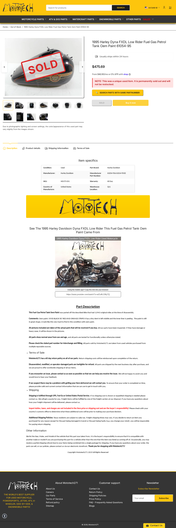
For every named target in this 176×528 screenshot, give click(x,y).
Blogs (92, 506)
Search (121, 7)
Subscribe (164, 498)
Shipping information (58, 148)
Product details (33, 148)
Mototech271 (93, 525)
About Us (50, 488)
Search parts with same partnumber (118, 92)
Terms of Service (54, 499)
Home (5, 27)
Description (12, 148)
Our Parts (50, 495)
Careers (50, 492)
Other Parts (133, 19)
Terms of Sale (83, 148)
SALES (147, 19)
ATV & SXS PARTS (58, 19)
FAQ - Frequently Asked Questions (106, 502)
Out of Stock (15, 27)
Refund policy (53, 502)
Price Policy (95, 499)
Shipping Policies (97, 495)
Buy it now (131, 103)
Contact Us (94, 488)
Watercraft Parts (83, 19)
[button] (4, 516)
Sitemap (50, 506)
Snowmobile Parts (110, 19)
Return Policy (95, 492)
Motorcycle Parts (33, 19)
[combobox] (88, 8)
